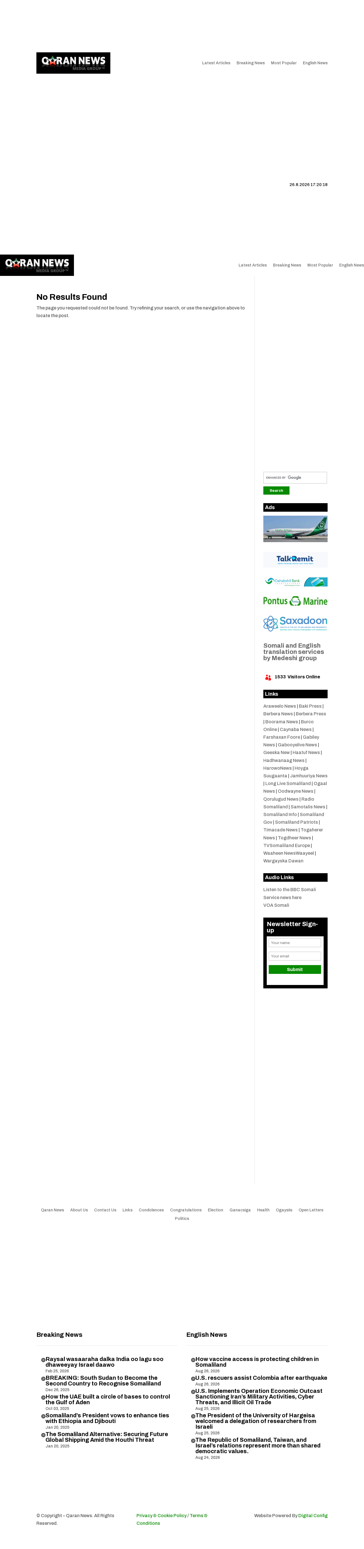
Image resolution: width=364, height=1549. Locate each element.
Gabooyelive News (297, 744)
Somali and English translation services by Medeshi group (293, 652)
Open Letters (311, 1210)
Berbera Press (311, 713)
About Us (101, 26)
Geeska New (276, 752)
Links (121, 26)
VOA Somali (276, 905)
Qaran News (47, 26)
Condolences (151, 1210)
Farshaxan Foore (281, 737)
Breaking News (251, 63)
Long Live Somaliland (288, 783)
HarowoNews (277, 768)
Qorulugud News (281, 799)
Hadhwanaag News (284, 760)
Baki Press (310, 706)
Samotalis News (308, 806)
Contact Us (143, 26)
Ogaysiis (284, 1210)
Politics (182, 1219)
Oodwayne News (295, 791)
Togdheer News (294, 837)
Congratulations (186, 1210)
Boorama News (281, 721)
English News (315, 63)
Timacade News (280, 829)
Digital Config (313, 1515)
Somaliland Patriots (296, 822)
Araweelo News (279, 706)
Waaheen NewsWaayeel (288, 853)
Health (263, 1210)
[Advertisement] (182, 116)
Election (215, 1210)
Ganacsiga (240, 1210)
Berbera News (278, 713)
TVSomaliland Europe (286, 845)
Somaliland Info (280, 814)
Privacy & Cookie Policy (161, 1515)
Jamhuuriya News (309, 775)
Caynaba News (296, 729)
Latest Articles (216, 63)
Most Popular (284, 63)
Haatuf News (306, 752)
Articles (73, 26)
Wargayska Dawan (283, 860)
